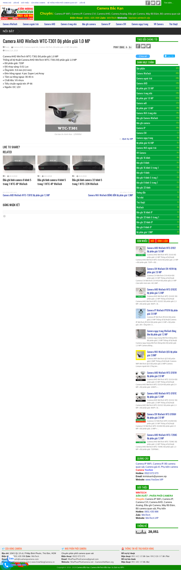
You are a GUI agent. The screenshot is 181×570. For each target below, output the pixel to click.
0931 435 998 (92, 17)
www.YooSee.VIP (154, 479)
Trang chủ (7, 3)
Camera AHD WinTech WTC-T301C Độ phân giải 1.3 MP (26, 195)
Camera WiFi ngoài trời (146, 148)
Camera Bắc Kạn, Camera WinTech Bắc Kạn (94, 567)
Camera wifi (141, 103)
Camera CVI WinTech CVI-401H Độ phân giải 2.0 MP (161, 270)
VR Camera (158, 24)
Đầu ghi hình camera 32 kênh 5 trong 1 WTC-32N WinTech (87, 182)
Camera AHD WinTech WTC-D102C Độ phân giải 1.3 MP (162, 291)
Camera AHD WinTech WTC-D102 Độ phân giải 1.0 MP (161, 249)
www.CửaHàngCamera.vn (43, 562)
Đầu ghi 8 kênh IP (144, 227)
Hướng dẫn (141, 192)
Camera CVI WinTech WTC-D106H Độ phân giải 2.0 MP (161, 416)
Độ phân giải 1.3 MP (144, 108)
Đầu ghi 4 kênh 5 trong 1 (147, 177)
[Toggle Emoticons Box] (4, 216)
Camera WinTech (10, 24)
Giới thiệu (25, 3)
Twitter (158, 3)
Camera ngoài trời (31, 24)
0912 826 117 (156, 556)
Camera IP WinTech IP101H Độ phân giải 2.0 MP (162, 312)
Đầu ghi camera (89, 24)
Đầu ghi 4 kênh (142, 172)
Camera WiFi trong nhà (146, 113)
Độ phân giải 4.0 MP (145, 143)
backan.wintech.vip (139, 17)
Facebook (148, 3)
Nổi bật (8, 31)
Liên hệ (16, 3)
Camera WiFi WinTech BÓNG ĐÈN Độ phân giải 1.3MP (110, 195)
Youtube (153, 3)
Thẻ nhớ (139, 197)
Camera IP (105, 24)
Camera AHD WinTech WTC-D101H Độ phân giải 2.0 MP (162, 374)
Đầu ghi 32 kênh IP (144, 222)
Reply (7, 47)
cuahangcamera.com (23, 559)
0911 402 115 (137, 562)
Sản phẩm (73, 47)
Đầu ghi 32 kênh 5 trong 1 (147, 217)
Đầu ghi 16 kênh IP (144, 212)
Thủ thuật (173, 24)
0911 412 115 (137, 556)
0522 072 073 (151, 473)
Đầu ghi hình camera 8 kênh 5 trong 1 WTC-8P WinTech (17, 182)
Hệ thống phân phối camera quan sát (62, 3)
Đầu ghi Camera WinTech (147, 118)
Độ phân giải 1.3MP (144, 232)
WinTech (112, 17)
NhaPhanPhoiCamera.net (81, 562)
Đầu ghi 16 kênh (143, 157)
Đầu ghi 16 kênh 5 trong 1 (147, 167)
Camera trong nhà (69, 24)
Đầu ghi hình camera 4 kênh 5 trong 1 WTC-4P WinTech (51, 182)
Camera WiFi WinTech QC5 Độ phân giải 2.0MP (162, 353)
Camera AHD (49, 24)
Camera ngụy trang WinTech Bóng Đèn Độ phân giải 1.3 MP (161, 332)
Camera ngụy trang (140, 24)
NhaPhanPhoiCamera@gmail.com (83, 559)
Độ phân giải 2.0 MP (145, 88)
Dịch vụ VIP (118, 567)
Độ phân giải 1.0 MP (61, 47)
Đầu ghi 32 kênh (143, 187)
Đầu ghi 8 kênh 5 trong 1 (147, 182)
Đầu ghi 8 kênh (142, 162)
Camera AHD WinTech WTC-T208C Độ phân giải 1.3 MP (162, 436)
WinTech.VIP (152, 518)
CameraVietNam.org (104, 562)
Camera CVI (121, 24)
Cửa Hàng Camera (38, 3)
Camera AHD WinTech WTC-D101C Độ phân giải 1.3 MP (161, 395)
